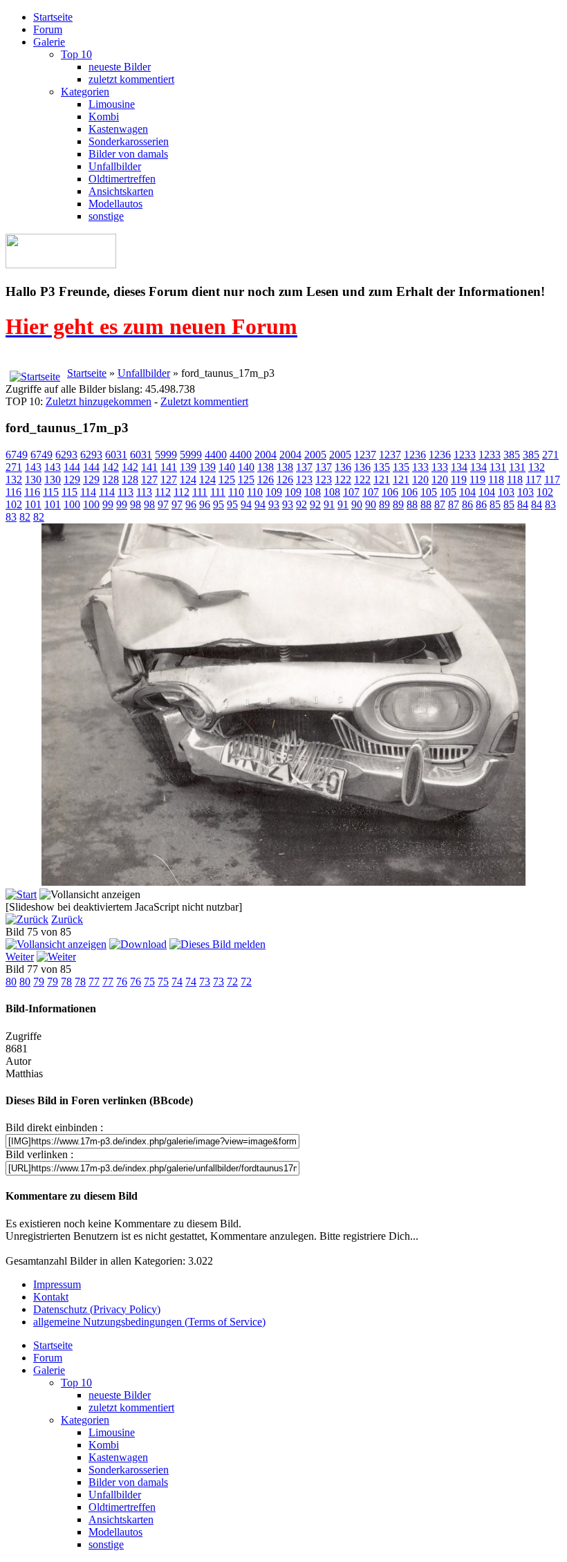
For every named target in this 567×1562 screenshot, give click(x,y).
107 (351, 492)
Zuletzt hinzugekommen (98, 401)
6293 (66, 455)
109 (274, 492)
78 (66, 981)
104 (467, 492)
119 (459, 479)
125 (227, 479)
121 (381, 479)
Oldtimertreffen (122, 179)
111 (199, 492)
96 (190, 504)
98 (135, 504)
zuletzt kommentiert (131, 79)
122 (343, 479)
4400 (216, 455)
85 (495, 504)
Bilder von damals (128, 154)
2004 (265, 455)
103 (506, 492)
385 (511, 455)
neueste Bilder (120, 67)
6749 (17, 455)
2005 (315, 455)
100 (72, 504)
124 (188, 479)
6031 (116, 455)
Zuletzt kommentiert (204, 401)
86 (467, 504)
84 (522, 504)
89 (384, 504)
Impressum (57, 1284)
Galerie (49, 42)
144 (72, 467)
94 (246, 504)
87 (439, 504)
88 (412, 504)
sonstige (106, 216)
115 (51, 492)
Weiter (20, 957)
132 (536, 467)
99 (107, 504)
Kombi (104, 116)
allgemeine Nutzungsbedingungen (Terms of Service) (149, 1322)
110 (236, 492)
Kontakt (50, 1297)
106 (390, 492)
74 (177, 981)
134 (459, 467)
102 (545, 492)
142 (110, 467)
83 (550, 504)
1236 (415, 455)
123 (304, 479)
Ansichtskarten (121, 191)
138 (265, 467)
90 (356, 504)
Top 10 (76, 54)
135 (381, 467)
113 (125, 492)
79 (38, 981)
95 (218, 504)
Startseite (53, 17)
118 (496, 479)
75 (149, 981)
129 (72, 479)
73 (204, 981)
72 (232, 981)
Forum (47, 29)
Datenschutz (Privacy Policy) (96, 1309)
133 (420, 467)
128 (110, 479)
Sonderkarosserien (129, 141)
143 (33, 467)
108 (312, 492)
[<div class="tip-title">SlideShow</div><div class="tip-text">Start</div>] (21, 894)
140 (227, 467)
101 (33, 504)
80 (11, 981)
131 (498, 467)
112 (163, 492)
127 (149, 479)
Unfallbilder (115, 166)
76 (121, 981)
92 (301, 504)
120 (420, 479)
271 (550, 455)
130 (33, 479)
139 (188, 467)
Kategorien (85, 91)
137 (304, 467)
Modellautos (115, 204)
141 (149, 467)
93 (273, 504)
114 (88, 492)
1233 (465, 455)
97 (163, 504)
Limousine (112, 104)
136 (343, 467)
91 (329, 504)
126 (265, 479)
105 (428, 492)
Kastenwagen (118, 129)
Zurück (67, 919)
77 (94, 981)
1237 (365, 455)
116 (13, 492)
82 (24, 517)
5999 (166, 455)
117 (533, 479)
